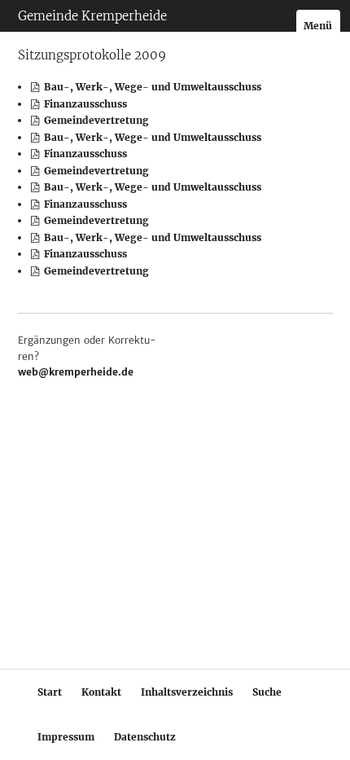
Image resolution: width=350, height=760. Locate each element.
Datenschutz (145, 737)
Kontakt (101, 692)
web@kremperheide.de (75, 372)
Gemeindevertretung (95, 120)
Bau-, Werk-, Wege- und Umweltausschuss (151, 87)
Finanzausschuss (84, 104)
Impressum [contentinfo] (65, 737)
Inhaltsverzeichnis (187, 692)
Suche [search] (267, 692)
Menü (318, 26)
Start (49, 692)
